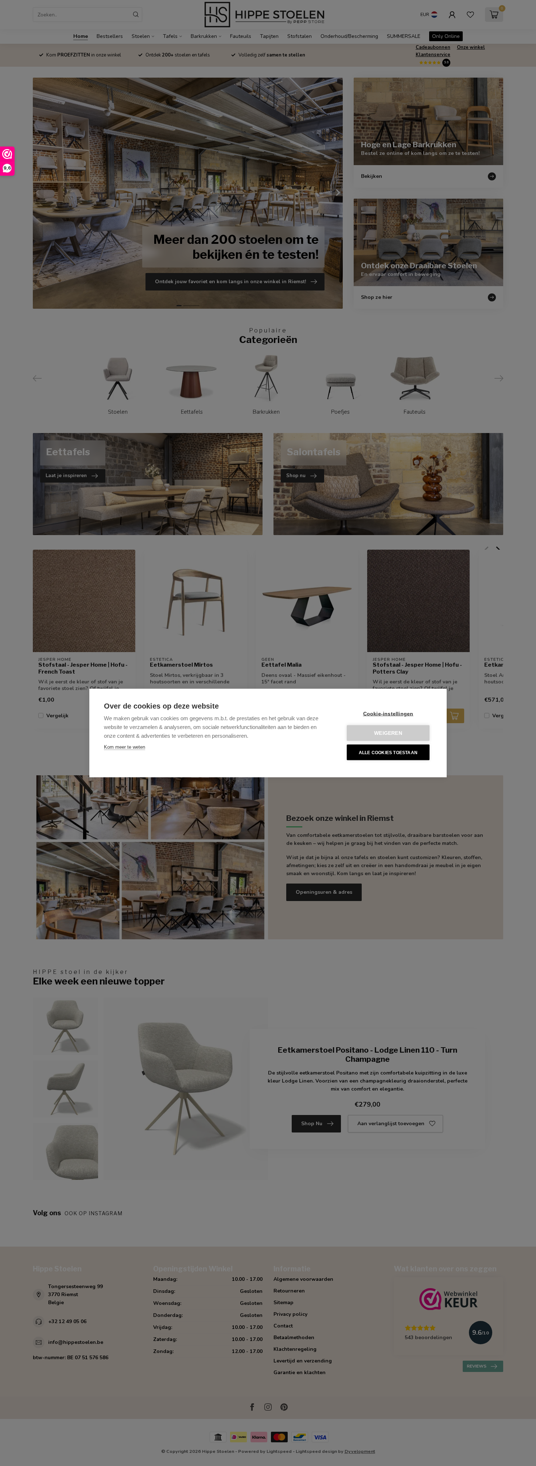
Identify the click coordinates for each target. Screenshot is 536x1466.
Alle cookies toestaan (388, 752)
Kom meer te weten (124, 747)
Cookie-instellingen (388, 714)
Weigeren (388, 733)
